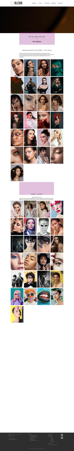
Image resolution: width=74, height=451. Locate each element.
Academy (50, 436)
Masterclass (50, 434)
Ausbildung (29, 434)
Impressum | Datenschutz (52, 444)
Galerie (52, 440)
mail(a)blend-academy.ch (13, 439)
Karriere (52, 438)
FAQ (51, 442)
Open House (53, 441)
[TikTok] (62, 438)
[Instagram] (62, 435)
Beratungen (50, 435)
